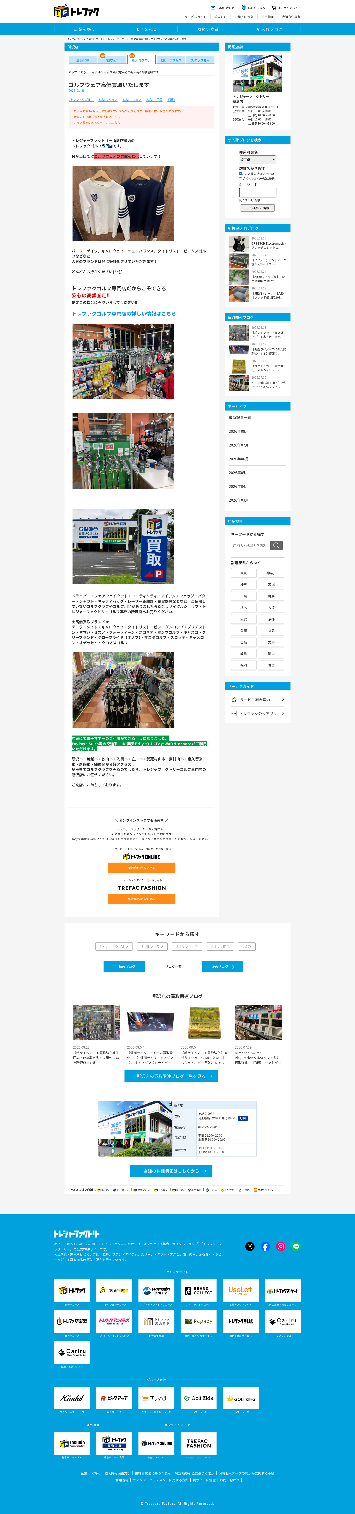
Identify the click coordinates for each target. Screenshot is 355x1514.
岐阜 (243, 653)
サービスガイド (196, 17)
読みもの (220, 17)
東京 (243, 572)
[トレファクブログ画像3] (123, 488)
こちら (116, 117)
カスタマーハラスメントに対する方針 (161, 1479)
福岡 (243, 665)
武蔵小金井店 (265, 1189)
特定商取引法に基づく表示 (194, 1473)
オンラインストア (289, 8)
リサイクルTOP (73, 38)
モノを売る (147, 29)
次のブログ (220, 966)
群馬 (271, 595)
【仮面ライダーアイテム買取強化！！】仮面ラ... (268, 351)
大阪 (271, 607)
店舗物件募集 (291, 17)
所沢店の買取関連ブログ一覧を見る (171, 1076)
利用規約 (122, 1479)
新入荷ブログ (270, 29)
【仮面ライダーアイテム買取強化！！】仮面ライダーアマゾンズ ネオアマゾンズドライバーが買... (150, 1057)
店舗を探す (85, 29)
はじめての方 (256, 8)
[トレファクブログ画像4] (123, 584)
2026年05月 (239, 472)
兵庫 (243, 630)
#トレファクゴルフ (81, 100)
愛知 (271, 642)
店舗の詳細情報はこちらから (171, 1171)
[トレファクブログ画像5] (123, 727)
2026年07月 (239, 445)
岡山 (271, 653)
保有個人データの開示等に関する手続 (246, 1473)
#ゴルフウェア (132, 100)
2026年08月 (239, 431)
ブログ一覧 (173, 966)
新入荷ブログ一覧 (93, 38)
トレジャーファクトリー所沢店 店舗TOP (126, 38)
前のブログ (127, 966)
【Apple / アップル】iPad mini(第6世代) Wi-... (268, 279)
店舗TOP (82, 60)
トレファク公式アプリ (258, 713)
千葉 (243, 595)
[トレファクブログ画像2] (123, 399)
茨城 (271, 584)
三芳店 (214, 1189)
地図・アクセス (171, 60)
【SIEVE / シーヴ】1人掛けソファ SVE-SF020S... (267, 295)
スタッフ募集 (200, 60)
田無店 (246, 1189)
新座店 (180, 1189)
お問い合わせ (230, 1479)
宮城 (243, 642)
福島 (271, 630)
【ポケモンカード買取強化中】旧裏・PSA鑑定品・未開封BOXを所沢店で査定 (96, 1057)
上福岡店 (163, 1189)
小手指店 (196, 1189)
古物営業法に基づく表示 (153, 1473)
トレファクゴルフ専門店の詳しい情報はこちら (124, 313)
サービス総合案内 (255, 699)
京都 (271, 618)
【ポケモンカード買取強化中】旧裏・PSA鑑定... (267, 335)
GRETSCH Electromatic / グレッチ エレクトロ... (268, 245)
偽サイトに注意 (204, 1479)
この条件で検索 (257, 207)
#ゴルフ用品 (154, 100)
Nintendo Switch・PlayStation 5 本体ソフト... (268, 385)
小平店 (105, 1189)
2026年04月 (239, 486)
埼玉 (243, 584)
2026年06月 (239, 458)
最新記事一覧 (240, 417)
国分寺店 (230, 1189)
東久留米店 (144, 1189)
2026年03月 (239, 500)
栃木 (243, 607)
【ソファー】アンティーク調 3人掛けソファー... (268, 262)
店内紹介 (112, 60)
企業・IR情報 (244, 17)
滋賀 (243, 618)
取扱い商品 (208, 29)
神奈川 (271, 572)
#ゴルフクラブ (108, 100)
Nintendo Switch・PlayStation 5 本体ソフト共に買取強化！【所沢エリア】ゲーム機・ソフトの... (258, 1057)
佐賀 (271, 665)
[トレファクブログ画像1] (123, 241)
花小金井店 (123, 1189)
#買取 (171, 100)
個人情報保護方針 (117, 1473)
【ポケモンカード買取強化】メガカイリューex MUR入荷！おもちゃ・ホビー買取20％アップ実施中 (204, 1057)
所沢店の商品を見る (141, 868)
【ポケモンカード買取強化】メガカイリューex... (267, 368)
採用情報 (268, 17)
